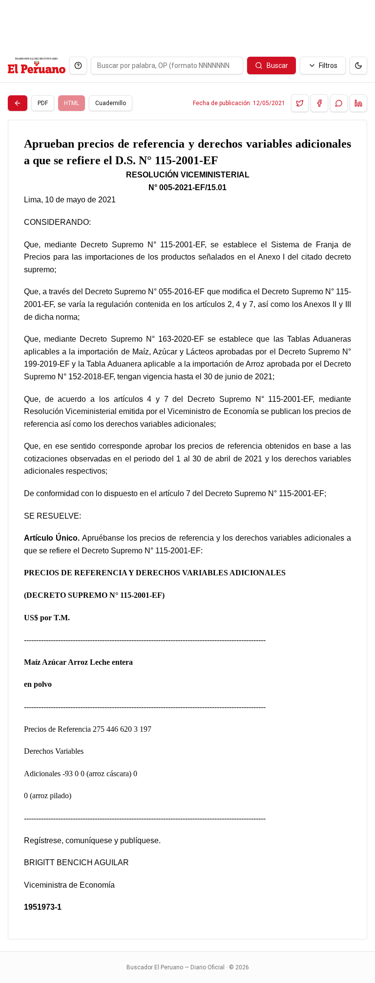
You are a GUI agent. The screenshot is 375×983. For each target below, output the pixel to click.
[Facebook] (319, 103)
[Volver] (17, 103)
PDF (43, 103)
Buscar (277, 65)
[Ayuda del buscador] (78, 65)
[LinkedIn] (358, 103)
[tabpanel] (187, 529)
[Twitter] (300, 103)
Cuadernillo (110, 103)
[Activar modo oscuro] (358, 65)
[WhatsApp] (339, 103)
